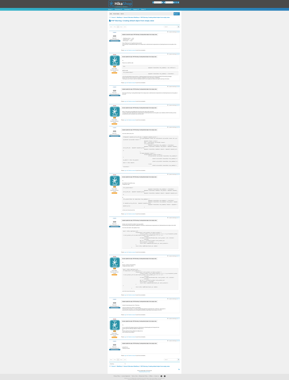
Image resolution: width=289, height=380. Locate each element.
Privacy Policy (117, 376)
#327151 (178, 256)
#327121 (178, 217)
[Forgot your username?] (163, 2)
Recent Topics (116, 13)
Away (115, 66)
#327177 (178, 318)
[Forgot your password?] (174, 2)
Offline (114, 36)
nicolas (114, 54)
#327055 (178, 174)
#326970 (178, 54)
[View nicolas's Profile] (114, 60)
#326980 (178, 86)
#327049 (178, 127)
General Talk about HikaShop (131, 17)
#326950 (178, 31)
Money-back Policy (143, 376)
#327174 (178, 298)
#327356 (178, 340)
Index (111, 13)
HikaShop (119, 17)
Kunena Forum (147, 371)
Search (122, 13)
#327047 (178, 105)
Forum (113, 17)
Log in (125, 50)
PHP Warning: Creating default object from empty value (155, 17)
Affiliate (151, 376)
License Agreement (126, 376)
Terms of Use (135, 376)
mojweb (114, 32)
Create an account (132, 50)
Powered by (141, 371)
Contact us (156, 376)
